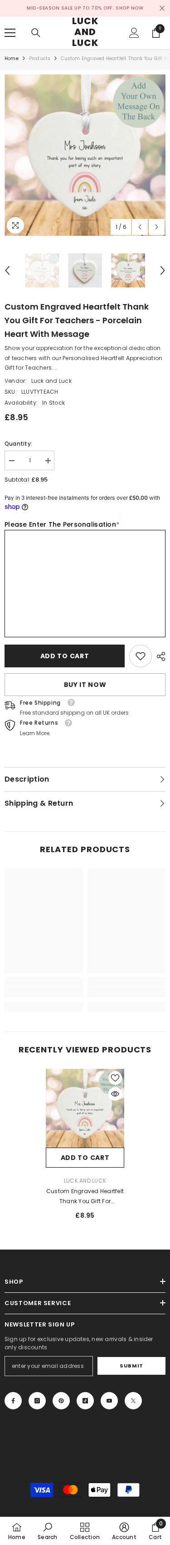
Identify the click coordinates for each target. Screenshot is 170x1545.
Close (162, 8)
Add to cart (64, 656)
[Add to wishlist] (115, 1078)
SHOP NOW (129, 8)
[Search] (35, 32)
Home (12, 58)
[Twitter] (133, 1400)
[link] (140, 656)
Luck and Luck (51, 381)
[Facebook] (13, 1400)
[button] (140, 227)
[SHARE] (158, 656)
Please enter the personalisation (62, 524)
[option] (85, 155)
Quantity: (18, 443)
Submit (131, 1365)
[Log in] (134, 33)
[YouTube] (109, 1400)
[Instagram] (37, 1400)
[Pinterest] (61, 1400)
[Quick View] (115, 1094)
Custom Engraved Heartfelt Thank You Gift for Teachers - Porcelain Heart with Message (85, 1196)
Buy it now (85, 684)
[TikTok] (85, 1400)
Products (40, 58)
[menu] (10, 32)
